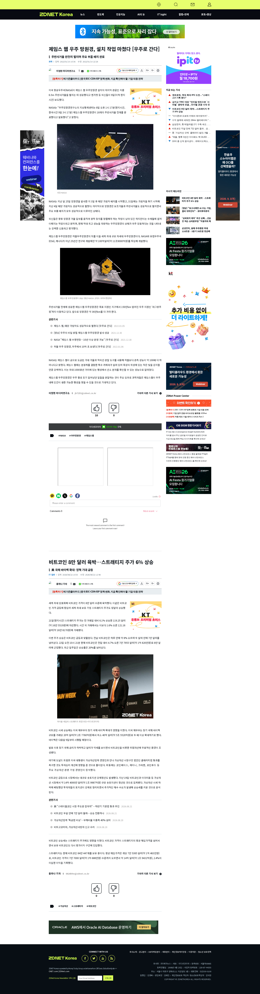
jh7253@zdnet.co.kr (85, 393)
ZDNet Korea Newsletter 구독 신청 (62, 978)
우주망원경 (76, 435)
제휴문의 (166, 951)
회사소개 (133, 951)
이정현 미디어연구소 (65, 70)
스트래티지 (78, 906)
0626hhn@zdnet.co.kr (77, 873)
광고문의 (142, 951)
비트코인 (92, 906)
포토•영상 (206, 14)
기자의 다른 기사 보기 (147, 393)
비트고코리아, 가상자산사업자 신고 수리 (74, 827)
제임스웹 (90, 435)
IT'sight (162, 14)
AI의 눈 (141, 14)
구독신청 (108, 978)
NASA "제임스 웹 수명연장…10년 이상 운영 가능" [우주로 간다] (86, 339)
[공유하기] (142, 70)
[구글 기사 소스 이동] (127, 71)
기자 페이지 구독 (95, 71)
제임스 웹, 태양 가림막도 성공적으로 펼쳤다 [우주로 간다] (83, 326)
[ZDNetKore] (60, 8)
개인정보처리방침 (179, 951)
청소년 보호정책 (204, 951)
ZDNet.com (64, 971)
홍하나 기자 (61, 583)
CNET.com (53, 971)
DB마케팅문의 (154, 951)
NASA (63, 435)
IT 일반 (52, 574)
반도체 (100, 14)
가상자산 (64, 906)
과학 (50, 61)
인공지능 (120, 14)
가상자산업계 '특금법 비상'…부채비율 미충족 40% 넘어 (82, 820)
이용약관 (192, 951)
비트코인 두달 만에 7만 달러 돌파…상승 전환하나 (79, 813)
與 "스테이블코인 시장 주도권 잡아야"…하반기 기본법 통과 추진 (86, 806)
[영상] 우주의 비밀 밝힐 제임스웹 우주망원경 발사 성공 (81, 332)
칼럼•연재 (184, 14)
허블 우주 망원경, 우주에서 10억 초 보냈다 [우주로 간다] (82, 346)
